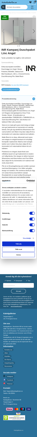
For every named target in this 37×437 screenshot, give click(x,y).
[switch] (32, 218)
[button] (34, 31)
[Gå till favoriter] (30, 2)
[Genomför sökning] (3, 7)
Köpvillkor (7, 356)
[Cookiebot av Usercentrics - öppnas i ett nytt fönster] (26, 181)
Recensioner (8, 366)
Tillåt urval (18, 249)
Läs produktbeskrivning (10, 89)
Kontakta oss (8, 349)
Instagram (10, 376)
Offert (6, 353)
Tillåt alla (18, 244)
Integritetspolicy (9, 363)
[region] (18, 99)
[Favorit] (34, 17)
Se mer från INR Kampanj (20, 85)
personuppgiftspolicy (16, 306)
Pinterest (9, 384)
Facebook (10, 380)
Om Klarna (7, 359)
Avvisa (18, 255)
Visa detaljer (27, 238)
